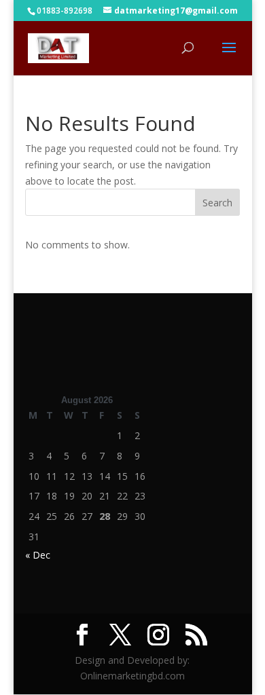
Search (217, 202)
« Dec (37, 554)
